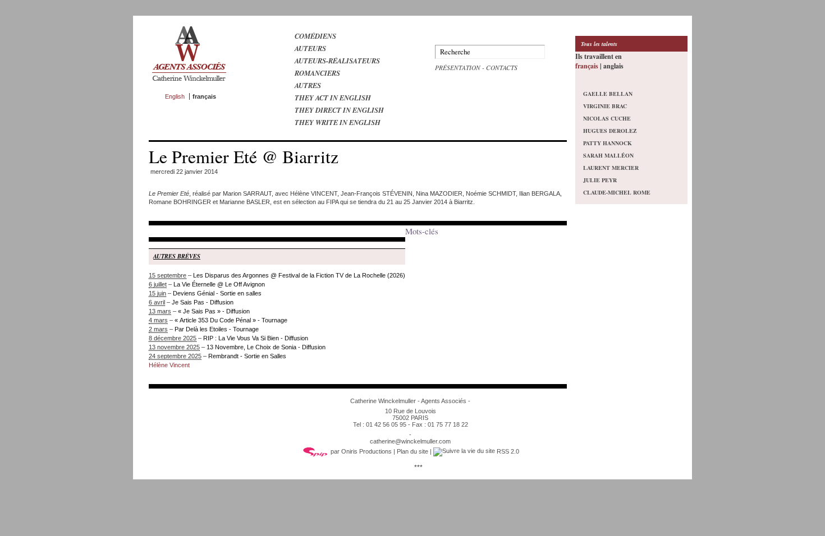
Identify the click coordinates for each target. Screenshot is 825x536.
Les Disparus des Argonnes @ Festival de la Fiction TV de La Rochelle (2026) (299, 275)
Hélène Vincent (169, 365)
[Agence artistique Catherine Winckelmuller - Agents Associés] (189, 83)
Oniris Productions (366, 451)
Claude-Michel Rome (616, 192)
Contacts (501, 67)
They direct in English (339, 110)
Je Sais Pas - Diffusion (202, 302)
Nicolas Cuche (607, 118)
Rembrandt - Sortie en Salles (247, 356)
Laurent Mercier (611, 168)
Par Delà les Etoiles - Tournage (217, 329)
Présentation (457, 67)
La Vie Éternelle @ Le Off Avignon (219, 284)
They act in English (333, 98)
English (175, 96)
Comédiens (315, 36)
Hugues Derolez (610, 131)
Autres (308, 85)
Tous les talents (599, 44)
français (586, 66)
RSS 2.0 (507, 451)
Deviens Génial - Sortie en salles (217, 293)
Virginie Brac (605, 106)
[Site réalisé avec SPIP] (315, 451)
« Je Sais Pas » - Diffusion (214, 311)
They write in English (338, 122)
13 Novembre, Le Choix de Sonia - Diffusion (266, 347)
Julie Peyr (600, 180)
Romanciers (317, 73)
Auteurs (310, 48)
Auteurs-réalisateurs (337, 61)
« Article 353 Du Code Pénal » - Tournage (231, 320)
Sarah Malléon (608, 155)
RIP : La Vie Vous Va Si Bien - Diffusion (255, 338)
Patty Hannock (607, 143)
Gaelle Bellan (607, 94)
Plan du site (412, 451)
